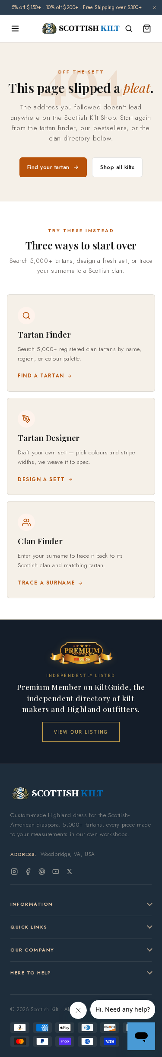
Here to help (30, 972)
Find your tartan (48, 167)
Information (31, 904)
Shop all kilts (117, 167)
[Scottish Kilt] (81, 28)
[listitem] (81, 343)
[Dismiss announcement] (154, 7)
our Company (32, 949)
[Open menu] (15, 28)
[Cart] (147, 28)
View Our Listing (81, 731)
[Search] (129, 28)
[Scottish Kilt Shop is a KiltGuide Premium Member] (81, 653)
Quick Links (29, 926)
